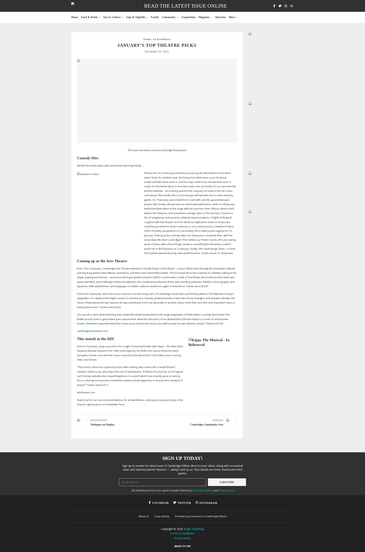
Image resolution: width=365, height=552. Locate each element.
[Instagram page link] (286, 6)
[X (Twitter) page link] (280, 6)
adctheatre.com (86, 392)
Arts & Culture (112, 17)
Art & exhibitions (162, 39)
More (232, 17)
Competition (188, 17)
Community (169, 17)
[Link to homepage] (84, 6)
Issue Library (162, 516)
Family (155, 17)
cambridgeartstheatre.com (92, 331)
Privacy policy (226, 490)
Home (74, 17)
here (121, 404)
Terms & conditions (202, 490)
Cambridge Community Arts (206, 424)
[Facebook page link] (274, 6)
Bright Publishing (193, 529)
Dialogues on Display (103, 424)
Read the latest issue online (185, 6)
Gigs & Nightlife (135, 17)
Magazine (203, 17)
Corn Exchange (185, 195)
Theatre (147, 39)
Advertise (220, 17)
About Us (143, 516)
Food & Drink (89, 17)
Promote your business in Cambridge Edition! (201, 516)
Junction (209, 226)
